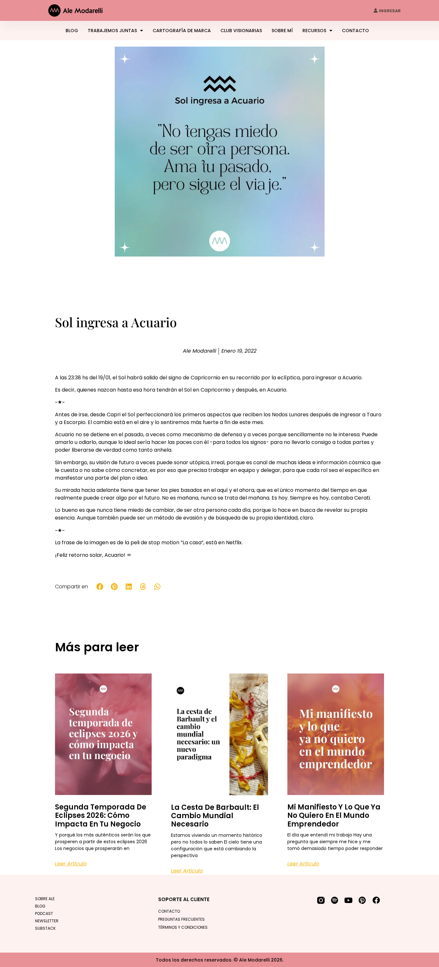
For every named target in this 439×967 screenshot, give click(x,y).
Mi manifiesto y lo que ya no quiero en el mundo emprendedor (334, 815)
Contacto (355, 30)
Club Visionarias (241, 30)
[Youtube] (348, 900)
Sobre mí (282, 30)
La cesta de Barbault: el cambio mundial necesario (215, 815)
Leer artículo (71, 863)
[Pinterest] (362, 900)
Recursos (314, 30)
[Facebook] (376, 900)
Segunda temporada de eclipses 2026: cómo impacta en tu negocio (100, 815)
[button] (100, 587)
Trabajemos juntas (112, 30)
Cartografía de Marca (182, 30)
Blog (72, 30)
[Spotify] (334, 900)
